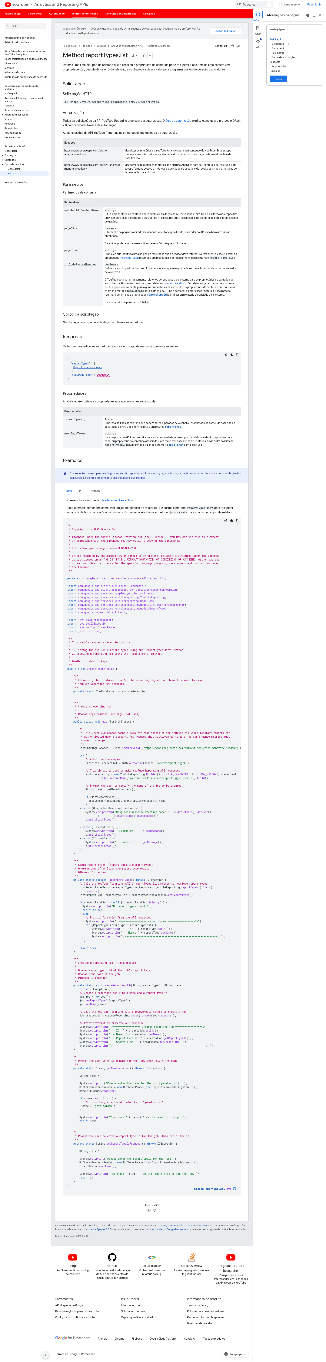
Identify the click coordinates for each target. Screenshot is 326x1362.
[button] (24, 114)
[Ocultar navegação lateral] (45, 1355)
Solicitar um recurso (133, 1311)
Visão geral (35, 13)
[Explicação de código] (226, 355)
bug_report (308, 15)
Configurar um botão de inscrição (75, 1317)
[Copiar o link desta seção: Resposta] (86, 337)
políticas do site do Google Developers (166, 1229)
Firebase (137, 1338)
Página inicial (13, 13)
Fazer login (314, 4)
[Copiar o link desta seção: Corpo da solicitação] (102, 314)
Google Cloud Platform (163, 1338)
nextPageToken (129, 257)
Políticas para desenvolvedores (205, 1311)
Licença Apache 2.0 (98, 1229)
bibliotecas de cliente (82, 477)
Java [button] (69, 490)
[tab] (69, 490)
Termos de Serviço (198, 1305)
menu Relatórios (177, 283)
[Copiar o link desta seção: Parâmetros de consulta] (100, 192)
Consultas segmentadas (120, 13)
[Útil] (232, 46)
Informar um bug (131, 1305)
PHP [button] (81, 490)
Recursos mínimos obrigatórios (205, 1317)
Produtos (87, 45)
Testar (278, 79)
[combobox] (254, 4)
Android (102, 1338)
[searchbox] (25, 26)
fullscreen (314, 15)
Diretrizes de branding (200, 1323)
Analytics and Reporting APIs (61, 4)
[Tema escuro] (232, 355)
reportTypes (80, 363)
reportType (173, 426)
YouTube (20, 4)
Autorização (57, 13)
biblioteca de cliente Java (116, 500)
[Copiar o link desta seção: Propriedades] (90, 394)
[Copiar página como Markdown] (144, 55)
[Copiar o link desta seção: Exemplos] (86, 461)
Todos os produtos (214, 1338)
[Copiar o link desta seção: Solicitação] (89, 84)
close (320, 15)
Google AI (189, 1338)
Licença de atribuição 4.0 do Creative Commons (186, 1225)
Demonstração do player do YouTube (77, 1311)
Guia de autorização (178, 120)
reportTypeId (157, 294)
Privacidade (88, 1354)
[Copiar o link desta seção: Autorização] (87, 113)
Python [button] (95, 490)
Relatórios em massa (85, 13)
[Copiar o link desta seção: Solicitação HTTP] (95, 94)
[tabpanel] (152, 846)
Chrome (119, 1338)
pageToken (176, 445)
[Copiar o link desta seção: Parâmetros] (87, 185)
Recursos (149, 13)
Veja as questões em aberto (138, 1317)
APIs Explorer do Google (69, 1305)
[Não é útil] (238, 46)
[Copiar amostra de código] (238, 355)
